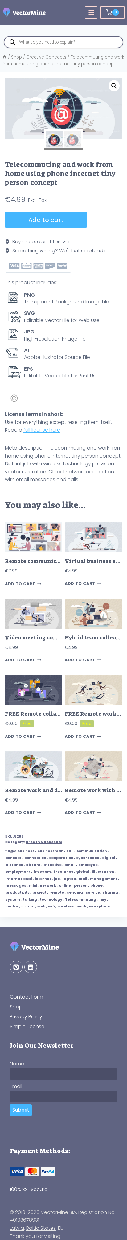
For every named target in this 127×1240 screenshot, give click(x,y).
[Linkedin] (30, 967)
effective (52, 864)
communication (91, 850)
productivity (18, 892)
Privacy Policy (26, 1016)
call (70, 850)
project (39, 892)
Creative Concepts (44, 841)
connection (35, 857)
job (57, 878)
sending (75, 892)
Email (16, 1086)
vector (12, 906)
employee (88, 864)
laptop (69, 878)
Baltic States (41, 1228)
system (13, 899)
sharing (110, 892)
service (93, 892)
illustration (103, 871)
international (19, 878)
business (26, 850)
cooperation (61, 857)
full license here (41, 429)
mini (33, 885)
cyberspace (87, 857)
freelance (63, 871)
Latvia (17, 1228)
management (103, 878)
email (70, 864)
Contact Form (26, 996)
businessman (50, 850)
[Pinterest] (16, 967)
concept (14, 857)
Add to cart (45, 219)
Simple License (27, 1026)
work (81, 906)
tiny (102, 899)
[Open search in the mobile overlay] (63, 42)
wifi (51, 906)
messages (16, 885)
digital (108, 857)
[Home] (4, 57)
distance (14, 864)
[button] (114, 85)
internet (43, 878)
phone (96, 885)
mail (83, 878)
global (82, 871)
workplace (99, 906)
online (65, 885)
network (48, 885)
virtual (28, 906)
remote (56, 892)
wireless (66, 906)
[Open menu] (91, 12)
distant (33, 864)
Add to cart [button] (20, 583)
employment (18, 871)
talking (30, 899)
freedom (42, 871)
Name (17, 1063)
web (41, 906)
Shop (16, 1006)
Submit (20, 1109)
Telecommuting (80, 899)
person (81, 885)
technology (51, 899)
